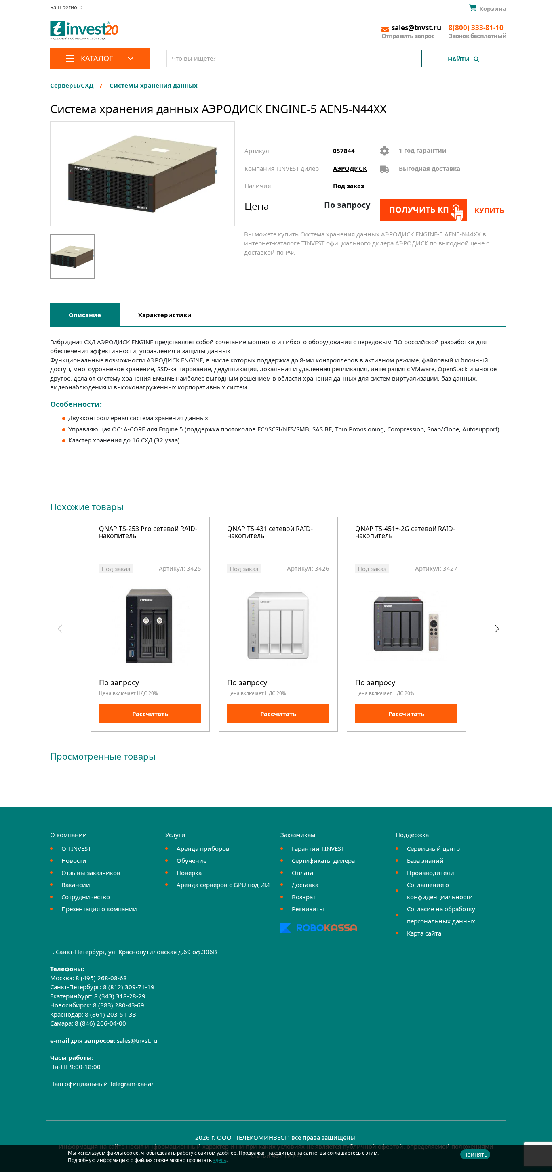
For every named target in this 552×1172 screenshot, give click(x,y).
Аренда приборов (203, 848)
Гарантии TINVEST (318, 848)
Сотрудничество (85, 897)
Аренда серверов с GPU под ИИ (223, 885)
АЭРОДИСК (350, 168)
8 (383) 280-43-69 (118, 1005)
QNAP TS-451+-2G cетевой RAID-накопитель (405, 532)
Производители (430, 873)
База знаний (425, 860)
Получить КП (419, 209)
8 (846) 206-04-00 (100, 1023)
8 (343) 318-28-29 (119, 996)
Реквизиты (308, 909)
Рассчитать (150, 713)
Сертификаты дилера (323, 860)
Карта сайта (424, 933)
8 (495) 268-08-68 (101, 978)
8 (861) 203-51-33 (110, 1014)
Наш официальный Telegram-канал (102, 1084)
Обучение (191, 860)
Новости (73, 860)
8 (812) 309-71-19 (128, 987)
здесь (219, 1160)
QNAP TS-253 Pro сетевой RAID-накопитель (148, 532)
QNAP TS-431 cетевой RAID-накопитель (270, 532)
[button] (496, 629)
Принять (475, 1154)
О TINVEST (76, 848)
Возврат (304, 897)
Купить (489, 210)
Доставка (305, 885)
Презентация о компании (99, 909)
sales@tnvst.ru (137, 1040)
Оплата (302, 873)
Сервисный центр (433, 848)
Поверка (189, 873)
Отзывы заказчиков (90, 873)
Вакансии (75, 885)
